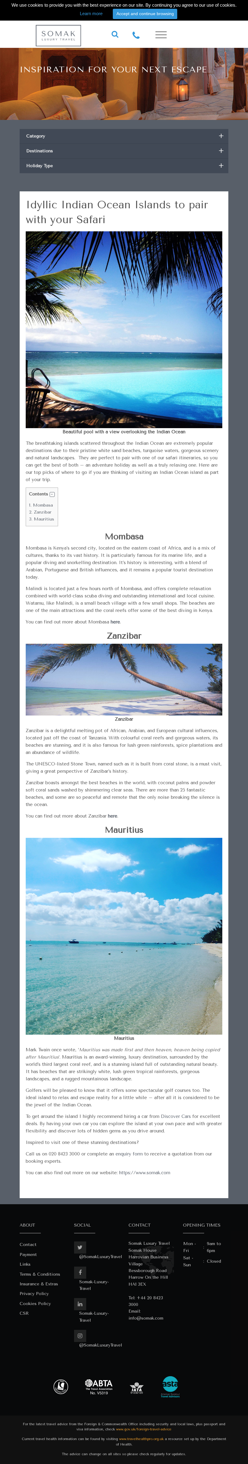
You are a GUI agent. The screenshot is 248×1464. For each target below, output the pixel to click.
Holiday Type (125, 165)
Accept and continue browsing (145, 13)
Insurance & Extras (39, 1284)
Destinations (125, 150)
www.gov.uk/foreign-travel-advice (143, 1429)
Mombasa (41, 505)
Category (125, 136)
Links (25, 1264)
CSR (24, 1313)
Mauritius (41, 519)
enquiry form (129, 1154)
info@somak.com (146, 1318)
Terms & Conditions (40, 1274)
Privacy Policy (34, 1293)
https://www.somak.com (144, 1172)
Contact (28, 1244)
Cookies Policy (35, 1303)
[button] (52, 494)
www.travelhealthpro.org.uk (141, 1439)
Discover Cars (176, 1116)
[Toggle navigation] (161, 35)
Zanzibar (40, 512)
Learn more (91, 13)
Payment (28, 1254)
